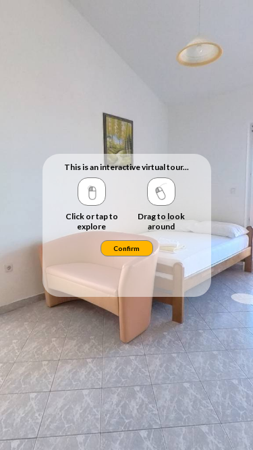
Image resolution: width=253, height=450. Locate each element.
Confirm (126, 248)
